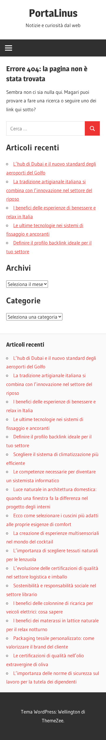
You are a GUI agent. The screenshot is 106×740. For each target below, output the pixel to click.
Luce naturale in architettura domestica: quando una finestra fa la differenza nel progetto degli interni (51, 498)
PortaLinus (53, 12)
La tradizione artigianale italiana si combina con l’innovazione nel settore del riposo (49, 190)
